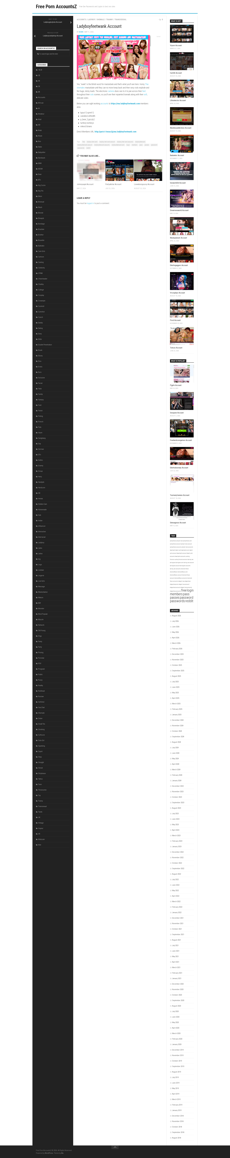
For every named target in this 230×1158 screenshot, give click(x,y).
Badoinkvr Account (177, 155)
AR (39, 125)
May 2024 (175, 759)
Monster (41, 608)
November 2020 (177, 989)
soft (145, 94)
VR (39, 834)
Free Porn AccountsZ (56, 6)
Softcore (41, 735)
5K (39, 86)
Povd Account (175, 320)
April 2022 (175, 896)
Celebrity (41, 268)
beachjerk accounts (180, 556)
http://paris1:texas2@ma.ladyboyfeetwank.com (115, 131)
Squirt (40, 751)
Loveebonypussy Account (144, 184)
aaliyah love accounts (187, 547)
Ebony (40, 356)
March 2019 (176, 1099)
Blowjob (41, 218)
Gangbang (42, 438)
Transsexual (120, 19)
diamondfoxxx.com (183, 572)
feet (144, 91)
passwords (81, 148)
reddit (88, 148)
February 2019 (177, 1105)
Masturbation (43, 592)
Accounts (81, 19)
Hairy (40, 477)
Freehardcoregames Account (181, 440)
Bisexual (41, 202)
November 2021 (177, 923)
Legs (40, 564)
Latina (40, 553)
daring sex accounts (175, 569)
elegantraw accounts (175, 591)
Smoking (41, 729)
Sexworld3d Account (178, 183)
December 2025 (178, 654)
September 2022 (178, 868)
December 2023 (178, 786)
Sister (40, 718)
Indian (40, 520)
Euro (39, 372)
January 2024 (176, 780)
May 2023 (175, 824)
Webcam (41, 839)
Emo (39, 361)
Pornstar (41, 658)
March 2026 (176, 643)
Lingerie (41, 575)
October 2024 (177, 731)
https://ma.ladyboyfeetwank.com (125, 103)
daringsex (172, 562)
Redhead (41, 691)
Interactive (42, 531)
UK (39, 817)
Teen (40, 784)
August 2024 (176, 742)
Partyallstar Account (113, 184)
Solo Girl (41, 740)
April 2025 (175, 698)
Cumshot (41, 312)
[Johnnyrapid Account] (91, 170)
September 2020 (178, 1000)
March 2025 (176, 704)
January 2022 (176, 912)
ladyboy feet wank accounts (125, 142)
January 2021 (176, 978)
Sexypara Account (177, 413)
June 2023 (175, 819)
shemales (81, 87)
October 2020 (177, 995)
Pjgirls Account (175, 385)
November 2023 (177, 791)
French (40, 422)
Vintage (41, 823)
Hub (39, 515)
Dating (40, 328)
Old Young (41, 630)
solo (92, 94)
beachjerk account (182, 553)
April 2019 (175, 1094)
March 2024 (176, 769)
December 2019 (178, 1050)
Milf (39, 603)
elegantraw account (175, 587)
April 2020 (175, 1028)
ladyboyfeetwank (140, 142)
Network (41, 625)
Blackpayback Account (178, 238)
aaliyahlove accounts (175, 547)
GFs (39, 455)
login (128, 145)
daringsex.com (179, 562)
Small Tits (41, 724)
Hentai (40, 499)
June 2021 (175, 951)
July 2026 (175, 621)
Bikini (40, 196)
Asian (40, 136)
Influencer (42, 526)
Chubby (41, 284)
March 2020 (176, 1033)
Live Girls (41, 581)
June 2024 (175, 753)
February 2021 (177, 973)
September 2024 (178, 737)
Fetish (40, 411)
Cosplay (41, 295)
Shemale (100, 19)
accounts (104, 103)
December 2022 (178, 852)
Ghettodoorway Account (179, 468)
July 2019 (175, 1077)
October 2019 (177, 1061)
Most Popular (43, 614)
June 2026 (175, 627)
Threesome (42, 790)
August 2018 (176, 1138)
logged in (90, 203)
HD (39, 493)
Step (40, 757)
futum (40, 433)
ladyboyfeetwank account (85, 145)
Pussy (40, 680)
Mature (40, 597)
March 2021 (176, 967)
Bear (40, 174)
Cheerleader (42, 279)
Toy (39, 795)
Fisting (40, 416)
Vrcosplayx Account (177, 293)
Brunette (41, 240)
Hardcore (41, 488)
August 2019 (176, 1072)
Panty (40, 641)
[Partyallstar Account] (119, 170)
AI (39, 108)
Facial (40, 383)
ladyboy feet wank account (107, 142)
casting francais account (181, 559)
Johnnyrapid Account (85, 184)
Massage (41, 586)
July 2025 (175, 682)
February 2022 (177, 907)
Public (40, 674)
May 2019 (175, 1088)
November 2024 (177, 726)
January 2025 (176, 715)
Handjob (41, 482)
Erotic (40, 367)
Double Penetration (45, 345)
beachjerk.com (185, 550)
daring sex (190, 559)
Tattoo (40, 779)
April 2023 (175, 830)
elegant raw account (184, 584)
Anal (39, 119)
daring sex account (189, 562)
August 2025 (176, 676)
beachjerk (172, 550)
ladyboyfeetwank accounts (102, 145)
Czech (40, 317)
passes (147, 145)
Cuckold (41, 306)
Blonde (40, 213)
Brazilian (41, 229)
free (84, 142)
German (41, 449)
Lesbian (41, 570)
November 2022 (177, 857)
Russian (41, 696)
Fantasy (41, 400)
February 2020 (177, 1039)
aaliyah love (179, 541)
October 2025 (177, 665)
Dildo (40, 339)
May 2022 (175, 890)
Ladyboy (91, 19)
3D (39, 75)
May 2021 (175, 956)
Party (40, 647)
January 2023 (176, 846)
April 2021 (175, 962)
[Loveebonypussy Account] (148, 170)
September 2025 (178, 671)
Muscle (40, 619)
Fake (40, 389)
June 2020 (175, 1017)
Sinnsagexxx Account (178, 523)
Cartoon (41, 257)
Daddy (40, 323)
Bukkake (41, 246)
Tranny (109, 19)
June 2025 (175, 687)
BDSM (40, 169)
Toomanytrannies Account (179, 495)
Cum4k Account (176, 73)
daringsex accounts (185, 565)
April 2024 (175, 764)
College (41, 290)
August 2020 (176, 1006)
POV (39, 663)
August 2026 (176, 616)
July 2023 (175, 813)
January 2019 (176, 1110)
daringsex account (175, 565)
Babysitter (41, 152)
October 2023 (177, 797)
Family (40, 394)
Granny (40, 466)
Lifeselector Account (178, 100)
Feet (39, 405)
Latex (40, 548)
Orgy (40, 636)
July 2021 (175, 945)
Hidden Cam (42, 504)
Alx (62, 1153)
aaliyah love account (186, 544)
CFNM (40, 273)
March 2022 (176, 901)
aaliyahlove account (175, 544)
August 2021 (176, 940)
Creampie (41, 301)
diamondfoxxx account (176, 575)
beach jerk (178, 550)
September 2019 (178, 1066)
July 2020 (175, 1011)
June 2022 (175, 885)
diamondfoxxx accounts (181, 578)
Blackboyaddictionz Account (180, 128)
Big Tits (40, 191)
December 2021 (178, 918)
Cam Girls (41, 251)
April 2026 (175, 638)
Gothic (40, 460)
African (40, 103)
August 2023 (176, 808)
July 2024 (175, 748)
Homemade (42, 510)
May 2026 (175, 632)
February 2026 (177, 649)
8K (39, 92)
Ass (39, 141)
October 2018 (177, 1127)
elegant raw (181, 581)
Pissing (40, 652)
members (134, 145)
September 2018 (178, 1132)
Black (40, 207)
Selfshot (41, 702)
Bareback (41, 158)
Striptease (42, 773)
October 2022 (177, 863)
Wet (39, 845)
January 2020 (176, 1044)
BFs (39, 180)
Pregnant (41, 669)
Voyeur (40, 828)
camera (111, 91)
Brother (41, 235)
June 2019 (175, 1083)
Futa (39, 427)
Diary (40, 334)
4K (39, 81)
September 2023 (178, 802)
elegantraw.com (174, 584)
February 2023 (177, 841)
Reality (40, 685)
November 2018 (177, 1121)
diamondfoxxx (173, 572)
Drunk (40, 350)
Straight (41, 762)
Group (40, 471)
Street (40, 768)
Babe (40, 147)
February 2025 (177, 709)
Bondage (41, 224)
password (154, 145)
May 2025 (175, 693)
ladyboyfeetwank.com (118, 145)
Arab (40, 130)
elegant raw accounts (186, 587)
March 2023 (176, 835)
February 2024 (177, 775)
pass (141, 145)
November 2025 (177, 660)
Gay (39, 444)
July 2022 (175, 879)
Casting (41, 262)
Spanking (41, 746)
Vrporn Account (176, 45)
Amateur (41, 114)
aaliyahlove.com (187, 541)
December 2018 (178, 1116)
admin (81, 32)
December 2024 (178, 720)
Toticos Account (176, 348)
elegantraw (187, 581)
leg (39, 559)
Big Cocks (42, 185)
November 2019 (177, 1055)
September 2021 (178, 934)
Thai (146, 84)
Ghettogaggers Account (179, 265)
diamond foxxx (185, 569)
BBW (40, 163)
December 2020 (178, 984)
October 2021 (177, 929)
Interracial (41, 537)
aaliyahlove (173, 541)
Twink (40, 812)
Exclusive (41, 378)
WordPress (49, 1153)
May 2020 (175, 1022)
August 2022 (176, 874)
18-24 (40, 70)
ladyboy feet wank (92, 142)
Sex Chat (41, 707)
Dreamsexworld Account (179, 210)
